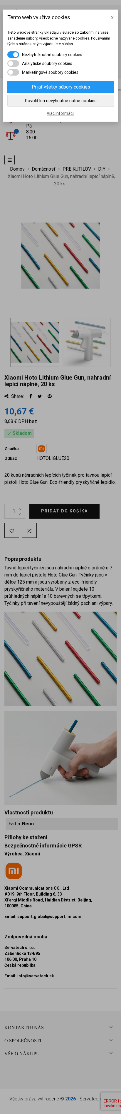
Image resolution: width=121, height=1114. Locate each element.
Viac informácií (60, 113)
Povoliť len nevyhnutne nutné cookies (61, 100)
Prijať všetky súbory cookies (61, 87)
